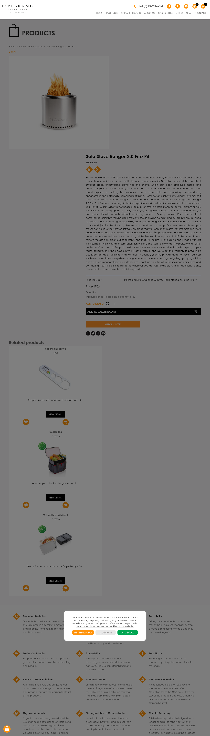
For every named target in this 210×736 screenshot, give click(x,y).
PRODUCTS (112, 12)
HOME (99, 12)
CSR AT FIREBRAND (131, 12)
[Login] (178, 6)
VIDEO (179, 12)
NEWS (189, 12)
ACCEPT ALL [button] (128, 632)
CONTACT (200, 12)
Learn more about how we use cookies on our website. (105, 626)
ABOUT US (149, 12)
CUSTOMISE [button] (106, 632)
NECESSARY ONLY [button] (83, 632)
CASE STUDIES (165, 12)
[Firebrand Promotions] (17, 9)
